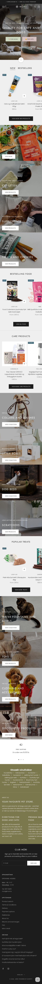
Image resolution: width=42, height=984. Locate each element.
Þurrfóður (23, 778)
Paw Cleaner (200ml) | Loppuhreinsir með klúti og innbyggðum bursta (14, 374)
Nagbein (13, 782)
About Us (5, 918)
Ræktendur (6, 915)
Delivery (5, 908)
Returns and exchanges (10, 922)
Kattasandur (20, 773)
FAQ (3, 925)
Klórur (15, 787)
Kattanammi (17, 785)
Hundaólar (31, 773)
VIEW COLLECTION (11, 424)
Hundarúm (17, 775)
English (20, 975)
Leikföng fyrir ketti (10, 778)
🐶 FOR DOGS (13, 39)
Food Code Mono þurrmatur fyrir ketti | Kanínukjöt (14, 310)
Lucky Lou (14, 101)
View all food (21, 324)
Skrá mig (33, 863)
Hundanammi (18, 780)
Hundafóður (8, 773)
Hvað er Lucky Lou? (9, 949)
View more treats (21, 590)
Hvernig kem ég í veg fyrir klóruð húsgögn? (17, 952)
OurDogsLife (14, 369)
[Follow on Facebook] (3, 969)
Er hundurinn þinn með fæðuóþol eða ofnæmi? (19, 956)
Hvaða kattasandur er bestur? (13, 962)
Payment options (8, 912)
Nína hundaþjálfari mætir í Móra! (14, 945)
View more (8, 156)
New (12, 68)
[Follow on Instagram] (8, 969)
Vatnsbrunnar (30, 785)
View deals (8, 735)
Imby (39, 306)
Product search (7, 901)
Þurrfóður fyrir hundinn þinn (12, 942)
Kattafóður (6, 775)
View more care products (21, 387)
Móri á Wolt (6, 928)
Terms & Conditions (9, 905)
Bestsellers (25, 68)
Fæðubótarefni (24, 782)
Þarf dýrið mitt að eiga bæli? (12, 939)
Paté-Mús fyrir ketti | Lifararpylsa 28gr (14, 578)
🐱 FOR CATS (29, 39)
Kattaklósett (24, 787)
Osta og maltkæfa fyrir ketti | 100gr (14, 105)
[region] (21, 749)
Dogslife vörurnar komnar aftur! (13, 959)
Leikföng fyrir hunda (31, 775)
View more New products (21, 119)
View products (10, 192)
